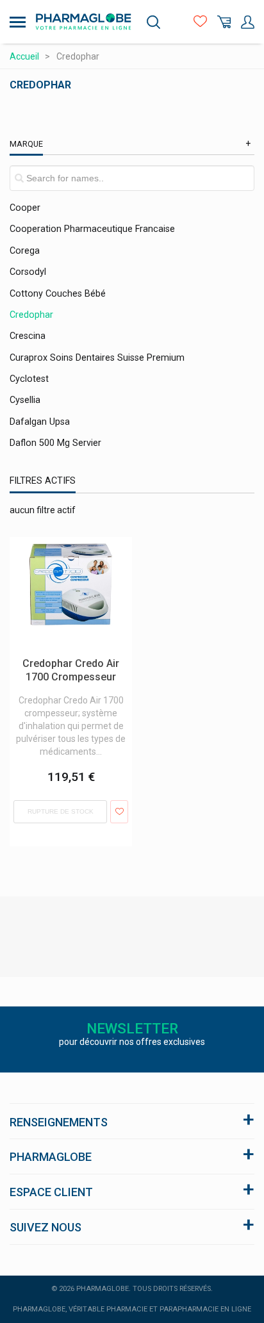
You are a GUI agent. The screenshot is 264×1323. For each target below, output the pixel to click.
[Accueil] (83, 21)
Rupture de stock (61, 811)
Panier (224, 22)
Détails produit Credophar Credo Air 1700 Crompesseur (68, 549)
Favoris (200, 22)
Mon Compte (247, 22)
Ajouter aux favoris (119, 811)
